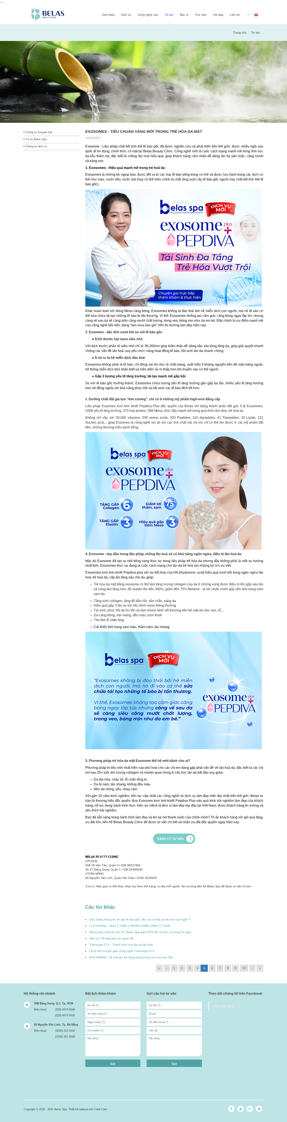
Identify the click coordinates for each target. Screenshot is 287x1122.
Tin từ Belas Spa (35, 139)
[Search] (248, 14)
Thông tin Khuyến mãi (38, 132)
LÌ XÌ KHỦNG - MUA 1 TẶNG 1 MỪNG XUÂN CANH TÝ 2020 (129, 925)
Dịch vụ (126, 14)
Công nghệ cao (148, 14)
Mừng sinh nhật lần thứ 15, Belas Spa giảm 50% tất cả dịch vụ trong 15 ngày (140, 932)
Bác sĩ (184, 14)
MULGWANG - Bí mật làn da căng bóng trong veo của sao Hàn (131, 957)
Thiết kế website (78, 1109)
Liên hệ (235, 14)
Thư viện (201, 14)
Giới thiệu (108, 14)
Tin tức (169, 14)
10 (244, 968)
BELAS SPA (223, 1006)
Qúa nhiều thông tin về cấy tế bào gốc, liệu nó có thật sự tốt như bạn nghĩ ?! (140, 919)
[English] (256, 14)
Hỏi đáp (218, 14)
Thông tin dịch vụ (36, 146)
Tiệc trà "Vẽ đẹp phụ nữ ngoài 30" (111, 938)
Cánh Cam (100, 1109)
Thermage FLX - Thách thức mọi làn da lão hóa (121, 944)
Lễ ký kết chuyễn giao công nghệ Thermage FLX (121, 951)
